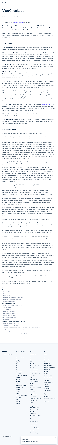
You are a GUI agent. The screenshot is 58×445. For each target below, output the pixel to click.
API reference (33, 423)
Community (47, 360)
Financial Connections (21, 375)
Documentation (34, 421)
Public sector (33, 400)
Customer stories (48, 356)
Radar (17, 393)
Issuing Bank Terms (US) (9, 311)
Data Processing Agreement (9, 317)
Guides (46, 354)
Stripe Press (47, 388)
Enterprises (33, 354)
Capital (18, 362)
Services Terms (7, 295)
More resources (48, 377)
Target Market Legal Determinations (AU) (13, 329)
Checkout (18, 364)
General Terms (7, 293)
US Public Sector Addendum (9, 335)
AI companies (33, 379)
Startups (32, 356)
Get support (47, 396)
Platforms (32, 375)
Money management (35, 373)
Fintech (32, 383)
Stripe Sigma (19, 397)
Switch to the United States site (30, 441)
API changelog (33, 427)
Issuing (18, 381)
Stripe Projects (33, 431)
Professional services (35, 398)
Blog (45, 358)
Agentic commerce (35, 358)
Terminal (18, 401)
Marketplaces (33, 371)
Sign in (46, 401)
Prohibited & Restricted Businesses (12, 299)
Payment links (19, 387)
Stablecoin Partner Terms (9, 315)
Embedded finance (34, 364)
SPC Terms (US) (7, 307)
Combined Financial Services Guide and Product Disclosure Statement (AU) (21, 327)
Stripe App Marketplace (36, 410)
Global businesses (34, 367)
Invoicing (18, 379)
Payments (18, 389)
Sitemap (46, 373)
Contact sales (47, 390)
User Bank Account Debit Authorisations (13, 297)
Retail (31, 402)
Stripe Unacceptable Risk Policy (11, 323)
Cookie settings (48, 375)
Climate (18, 365)
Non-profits (33, 396)
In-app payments (34, 369)
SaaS (31, 377)
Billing (17, 360)
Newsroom (46, 386)
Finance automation (35, 365)
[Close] (55, 437)
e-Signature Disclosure (9, 301)
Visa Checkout (18, 22)
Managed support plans (50, 398)
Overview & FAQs (7, 291)
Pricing (17, 354)
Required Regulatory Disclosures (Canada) (13, 331)
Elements (18, 373)
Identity (18, 377)
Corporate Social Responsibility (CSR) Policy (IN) (15, 333)
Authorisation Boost (21, 358)
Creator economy (34, 381)
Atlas (17, 356)
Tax (17, 399)
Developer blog (34, 433)
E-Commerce (33, 362)
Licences (46, 371)
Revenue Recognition (21, 395)
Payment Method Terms (9, 313)
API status (32, 425)
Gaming (32, 385)
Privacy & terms (48, 365)
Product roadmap (48, 382)
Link (17, 383)
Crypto (18, 369)
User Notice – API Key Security (10, 325)
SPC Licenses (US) (7, 309)
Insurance (32, 391)
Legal (3, 287)
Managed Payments (21, 385)
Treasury (18, 403)
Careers (46, 384)
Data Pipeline (19, 371)
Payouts (18, 391)
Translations (5, 319)
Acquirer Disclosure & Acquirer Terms (12, 305)
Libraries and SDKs (34, 429)
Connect (18, 367)
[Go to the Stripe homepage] (4, 352)
